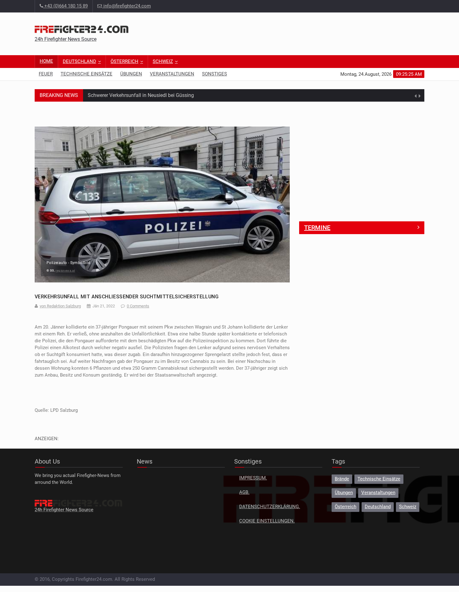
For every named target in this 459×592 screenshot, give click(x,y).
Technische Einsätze (86, 74)
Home (46, 61)
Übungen (131, 74)
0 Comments (138, 306)
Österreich (124, 61)
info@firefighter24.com (127, 6)
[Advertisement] (310, 33)
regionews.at (65, 270)
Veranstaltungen (172, 74)
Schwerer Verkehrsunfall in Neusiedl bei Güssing (141, 95)
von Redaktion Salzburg (60, 306)
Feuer (46, 74)
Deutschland (79, 61)
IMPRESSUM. (253, 478)
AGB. (244, 492)
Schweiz (163, 61)
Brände (342, 479)
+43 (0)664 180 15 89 (65, 6)
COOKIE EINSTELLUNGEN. (267, 521)
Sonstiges (214, 74)
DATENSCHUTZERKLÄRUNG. (269, 506)
